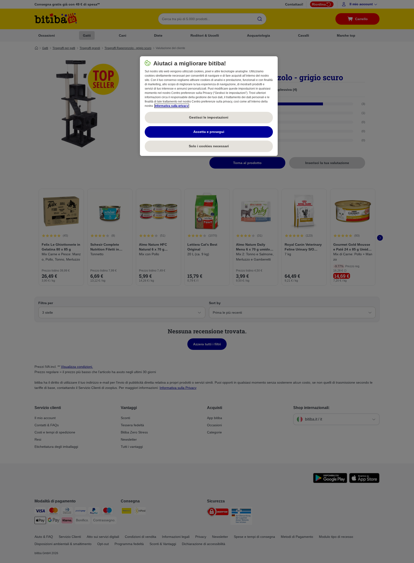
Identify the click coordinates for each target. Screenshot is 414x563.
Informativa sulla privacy (172, 106)
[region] (209, 106)
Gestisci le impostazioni (208, 117)
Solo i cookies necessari (209, 146)
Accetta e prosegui (208, 132)
